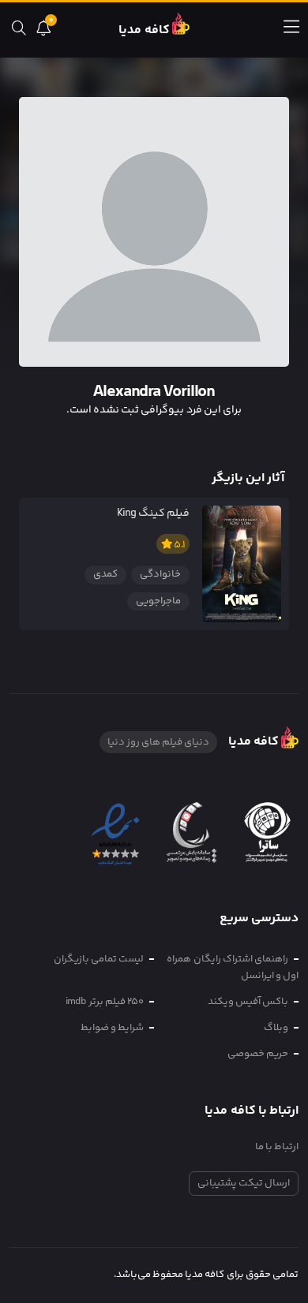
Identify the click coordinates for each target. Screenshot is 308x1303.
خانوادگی (160, 574)
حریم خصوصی (257, 1054)
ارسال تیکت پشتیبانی (243, 1183)
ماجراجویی (158, 601)
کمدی (105, 574)
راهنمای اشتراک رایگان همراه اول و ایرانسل (233, 967)
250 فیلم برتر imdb (105, 1002)
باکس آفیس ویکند (248, 1002)
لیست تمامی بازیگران (99, 959)
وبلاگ (276, 1028)
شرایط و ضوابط (112, 1028)
